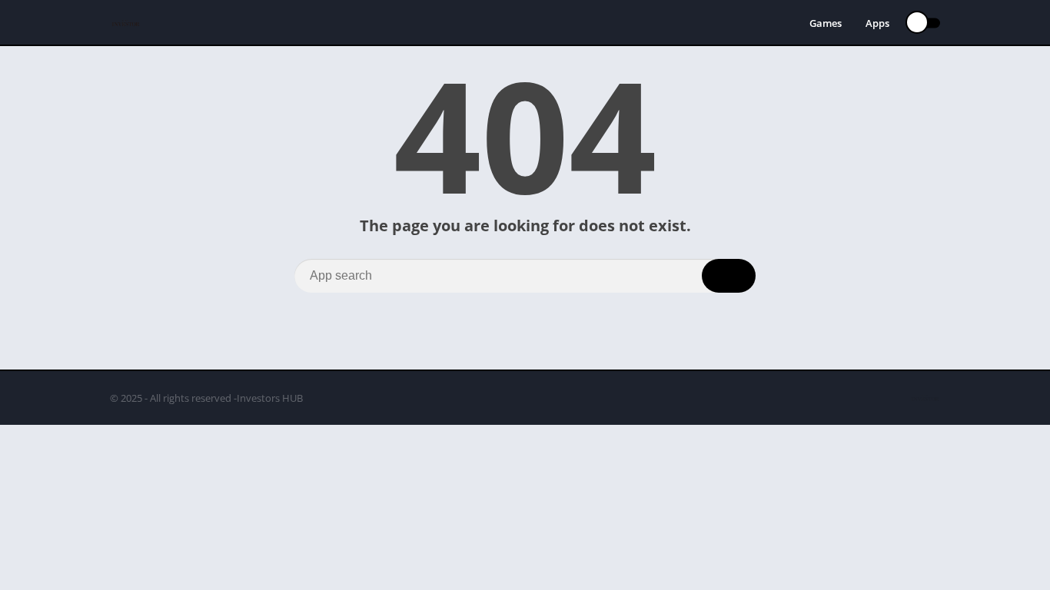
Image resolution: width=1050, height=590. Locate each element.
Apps (877, 23)
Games (825, 23)
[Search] (729, 276)
